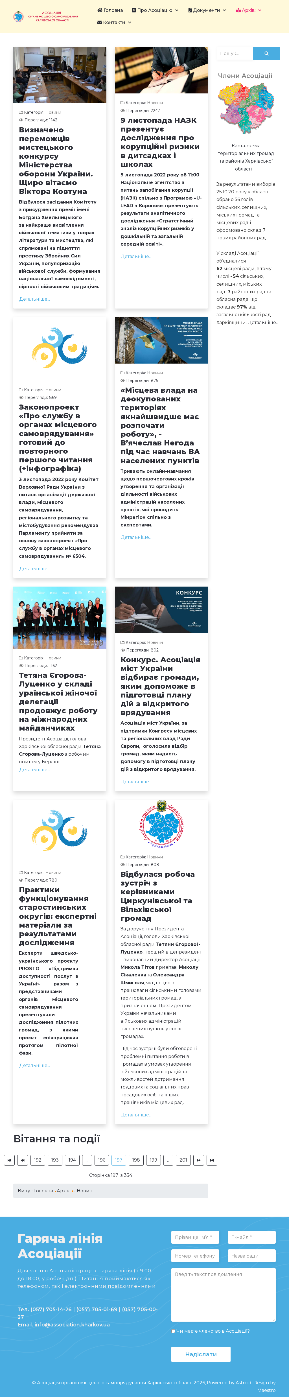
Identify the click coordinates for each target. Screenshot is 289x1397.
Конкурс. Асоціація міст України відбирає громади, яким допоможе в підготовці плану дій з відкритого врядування (160, 686)
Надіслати (201, 1354)
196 (101, 1160)
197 (118, 1160)
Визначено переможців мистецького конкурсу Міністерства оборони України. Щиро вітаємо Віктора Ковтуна (56, 160)
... (87, 1160)
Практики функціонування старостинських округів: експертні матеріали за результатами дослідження (58, 916)
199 (153, 1160)
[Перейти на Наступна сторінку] (198, 1160)
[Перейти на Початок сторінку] (9, 1160)
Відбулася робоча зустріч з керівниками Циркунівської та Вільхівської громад (158, 896)
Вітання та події (56, 1139)
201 (183, 1160)
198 (136, 1160)
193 (55, 1160)
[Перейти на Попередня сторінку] (22, 1160)
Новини (53, 112)
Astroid (243, 1382)
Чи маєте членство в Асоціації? (213, 1331)
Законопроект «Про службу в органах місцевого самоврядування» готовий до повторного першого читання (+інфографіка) (58, 438)
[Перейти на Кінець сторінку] (212, 1160)
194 (72, 1160)
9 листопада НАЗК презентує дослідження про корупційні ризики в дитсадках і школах (160, 142)
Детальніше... (34, 299)
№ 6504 (75, 556)
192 (37, 1160)
